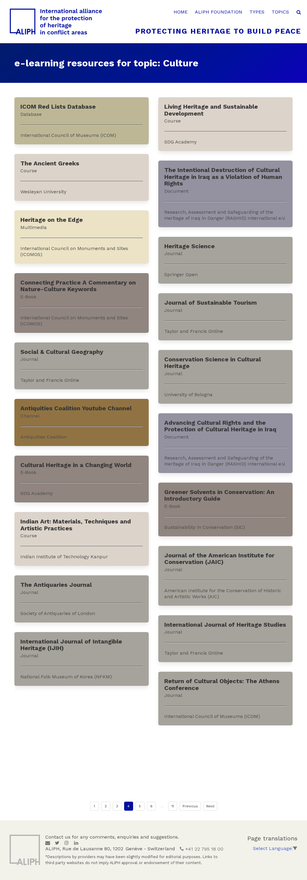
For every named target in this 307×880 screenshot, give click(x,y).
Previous (190, 806)
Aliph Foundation (218, 12)
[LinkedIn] (76, 843)
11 (172, 806)
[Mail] (47, 843)
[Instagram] (66, 843)
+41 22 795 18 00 (203, 849)
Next (210, 806)
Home (181, 12)
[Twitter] (57, 843)
